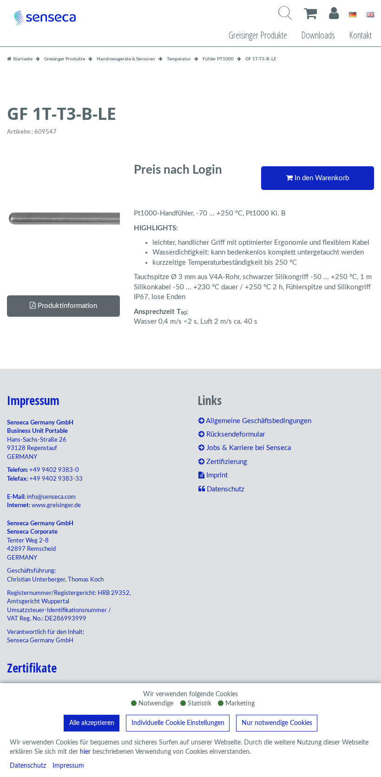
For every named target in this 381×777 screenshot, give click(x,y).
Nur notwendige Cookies (277, 723)
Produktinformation (66, 305)
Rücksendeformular (234, 434)
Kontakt (360, 35)
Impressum (68, 766)
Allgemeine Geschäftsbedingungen (257, 421)
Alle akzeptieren (91, 723)
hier (85, 752)
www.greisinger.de (56, 506)
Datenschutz (28, 766)
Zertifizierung (225, 461)
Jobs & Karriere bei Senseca (247, 447)
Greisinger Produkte (258, 35)
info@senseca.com (51, 497)
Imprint (216, 475)
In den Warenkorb (321, 178)
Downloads (318, 35)
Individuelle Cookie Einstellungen (177, 723)
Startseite (22, 59)
